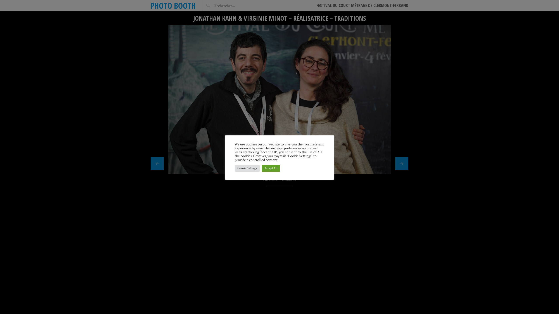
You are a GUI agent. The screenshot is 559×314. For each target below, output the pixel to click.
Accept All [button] (270, 168)
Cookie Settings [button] (247, 168)
